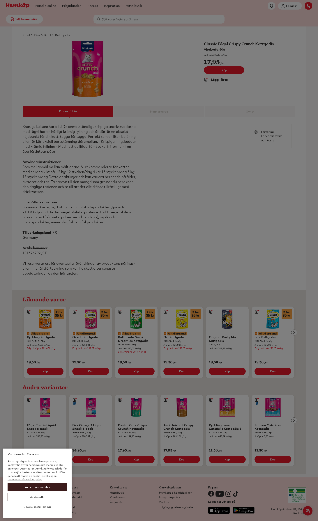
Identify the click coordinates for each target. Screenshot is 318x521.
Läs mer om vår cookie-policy (25, 479)
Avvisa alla (37, 497)
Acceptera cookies (37, 487)
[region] (37, 483)
